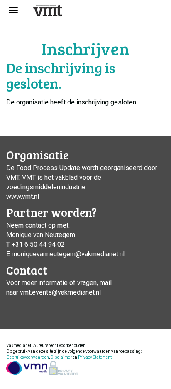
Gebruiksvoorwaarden (27, 357)
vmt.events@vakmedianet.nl (60, 292)
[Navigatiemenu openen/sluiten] (13, 10)
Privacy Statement (95, 357)
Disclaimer (61, 357)
